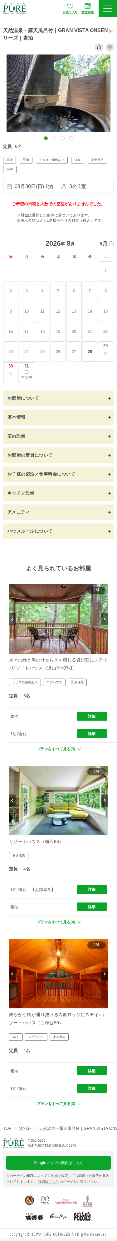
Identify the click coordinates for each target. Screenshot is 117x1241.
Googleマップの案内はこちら (59, 1163)
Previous (12, 619)
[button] (46, 138)
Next (104, 619)
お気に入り (70, 12)
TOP (7, 1128)
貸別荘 (25, 1128)
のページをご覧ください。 (69, 1181)
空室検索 (87, 12)
